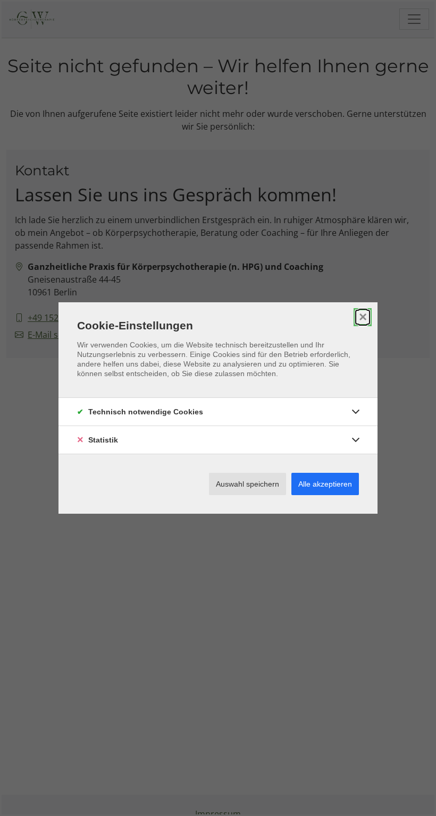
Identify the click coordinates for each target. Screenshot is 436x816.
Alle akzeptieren (325, 484)
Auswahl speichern (247, 484)
